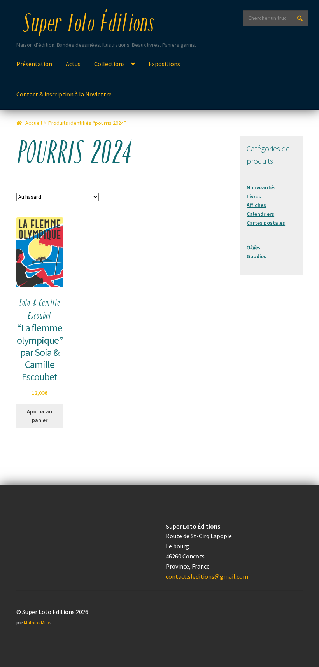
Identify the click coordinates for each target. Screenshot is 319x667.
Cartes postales (266, 222)
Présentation (34, 64)
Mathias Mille (37, 622)
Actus (73, 64)
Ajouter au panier (39, 416)
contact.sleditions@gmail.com (207, 576)
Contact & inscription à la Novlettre (64, 94)
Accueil (33, 122)
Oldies (253, 247)
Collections (109, 64)
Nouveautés (261, 187)
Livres (254, 196)
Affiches (256, 204)
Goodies (256, 256)
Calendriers (260, 213)
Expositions (164, 64)
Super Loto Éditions (88, 24)
